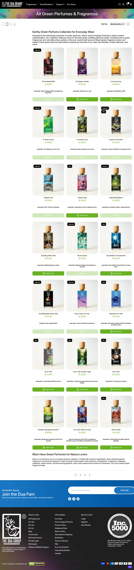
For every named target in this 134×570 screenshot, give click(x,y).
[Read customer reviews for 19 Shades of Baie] (82, 87)
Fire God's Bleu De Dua (82, 430)
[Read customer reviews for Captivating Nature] (116, 203)
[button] (131, 4)
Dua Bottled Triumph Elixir (116, 256)
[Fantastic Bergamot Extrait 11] (48, 412)
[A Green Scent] (48, 121)
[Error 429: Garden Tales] (82, 354)
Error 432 (116, 372)
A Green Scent (48, 140)
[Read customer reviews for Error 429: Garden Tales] (82, 377)
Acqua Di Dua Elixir (116, 140)
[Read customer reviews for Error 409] (48, 377)
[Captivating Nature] (116, 180)
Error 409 (48, 372)
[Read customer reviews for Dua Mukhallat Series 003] (48, 319)
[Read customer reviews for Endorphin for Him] (116, 319)
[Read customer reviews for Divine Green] (82, 261)
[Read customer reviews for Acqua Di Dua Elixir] (116, 145)
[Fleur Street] (116, 412)
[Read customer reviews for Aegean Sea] (48, 203)
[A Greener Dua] (82, 121)
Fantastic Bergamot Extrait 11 (48, 430)
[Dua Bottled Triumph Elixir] (116, 238)
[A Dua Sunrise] (116, 63)
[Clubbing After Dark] (48, 238)
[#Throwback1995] (48, 63)
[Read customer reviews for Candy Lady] (82, 203)
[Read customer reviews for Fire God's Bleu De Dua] (82, 435)
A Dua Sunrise (116, 81)
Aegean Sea (48, 198)
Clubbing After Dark (48, 256)
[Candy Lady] (82, 180)
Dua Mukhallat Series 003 (48, 314)
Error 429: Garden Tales (82, 372)
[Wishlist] (127, 4)
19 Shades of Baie (82, 81)
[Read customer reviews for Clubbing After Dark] (48, 261)
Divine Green (82, 256)
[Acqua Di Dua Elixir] (116, 121)
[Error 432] (116, 354)
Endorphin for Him (116, 314)
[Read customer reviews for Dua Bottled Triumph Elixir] (116, 261)
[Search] (120, 4)
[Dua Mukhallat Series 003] (48, 296)
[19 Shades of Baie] (82, 63)
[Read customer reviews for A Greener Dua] (82, 145)
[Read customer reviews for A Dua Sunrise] (116, 87)
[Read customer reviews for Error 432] (116, 377)
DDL (103, 112)
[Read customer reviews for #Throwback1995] (48, 87)
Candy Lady (82, 198)
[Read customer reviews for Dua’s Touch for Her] (82, 319)
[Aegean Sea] (48, 180)
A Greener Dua (82, 140)
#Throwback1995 (48, 81)
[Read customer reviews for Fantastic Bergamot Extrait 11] (48, 435)
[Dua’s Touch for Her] (82, 296)
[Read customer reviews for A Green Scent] (48, 145)
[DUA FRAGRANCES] (12, 4)
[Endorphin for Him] (116, 296)
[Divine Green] (82, 238)
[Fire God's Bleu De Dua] (82, 412)
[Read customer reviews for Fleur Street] (116, 435)
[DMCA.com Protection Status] (37, 564)
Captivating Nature (116, 198)
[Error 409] (48, 354)
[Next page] (89, 475)
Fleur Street (116, 430)
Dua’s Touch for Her (82, 314)
